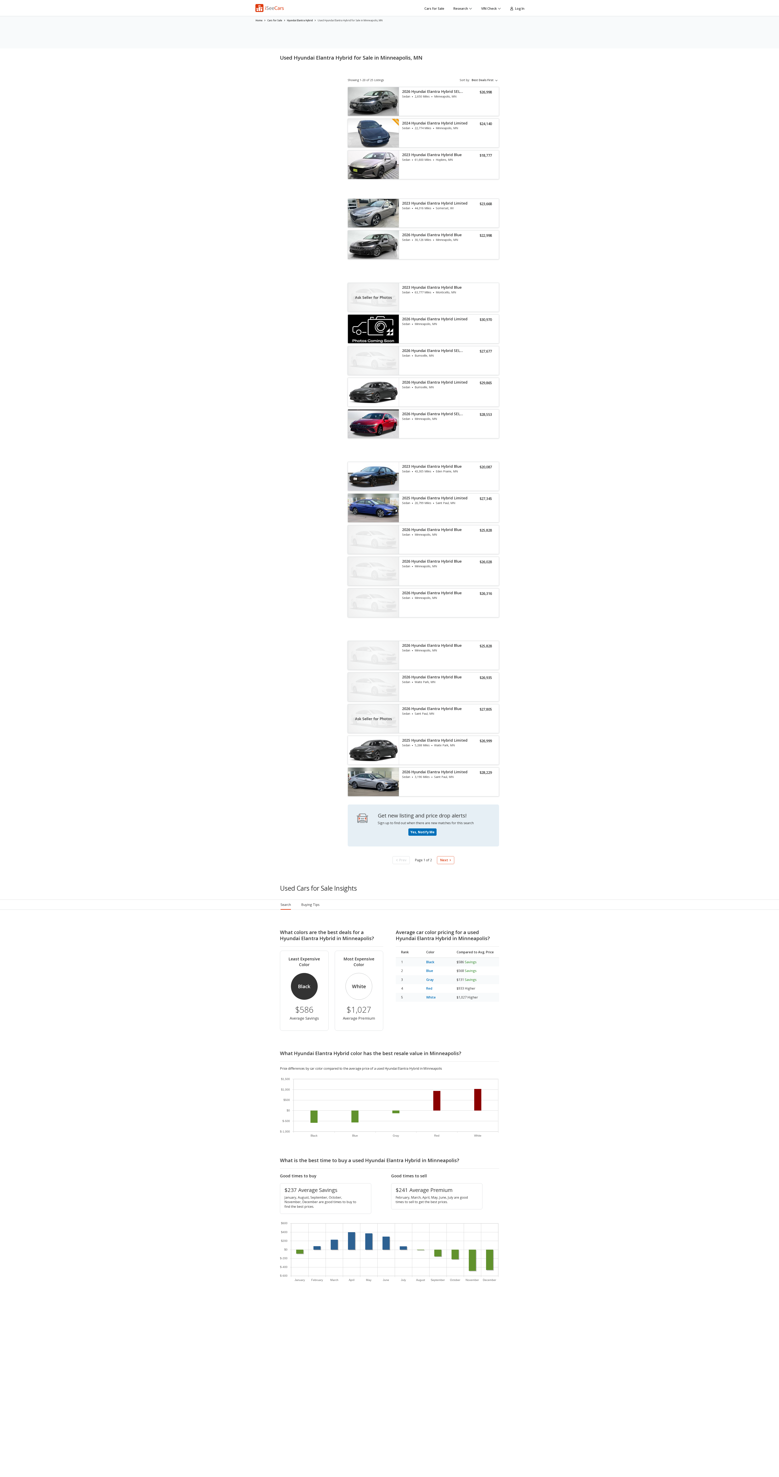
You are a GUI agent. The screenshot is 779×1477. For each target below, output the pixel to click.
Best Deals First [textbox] (483, 80)
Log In (518, 8)
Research (460, 8)
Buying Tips (310, 904)
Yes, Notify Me (422, 832)
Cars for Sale (434, 8)
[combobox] (485, 80)
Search (286, 904)
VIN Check (489, 8)
